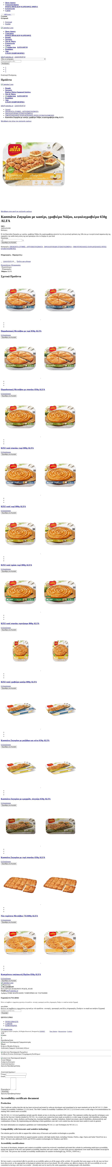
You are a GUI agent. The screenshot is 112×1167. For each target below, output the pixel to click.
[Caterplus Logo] (7, 28)
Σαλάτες (27, 92)
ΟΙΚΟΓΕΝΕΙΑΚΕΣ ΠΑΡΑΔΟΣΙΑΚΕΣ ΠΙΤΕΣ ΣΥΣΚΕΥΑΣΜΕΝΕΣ (29, 115)
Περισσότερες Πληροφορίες (11, 265)
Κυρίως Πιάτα (11, 92)
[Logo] (7, 84)
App (7, 51)
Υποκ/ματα (9, 33)
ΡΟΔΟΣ (8, 7)
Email (3, 1076)
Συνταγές (8, 39)
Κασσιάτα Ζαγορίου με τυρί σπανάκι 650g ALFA (23, 857)
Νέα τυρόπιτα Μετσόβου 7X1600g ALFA (19, 916)
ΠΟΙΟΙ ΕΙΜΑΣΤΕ (11, 1022)
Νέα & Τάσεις (10, 41)
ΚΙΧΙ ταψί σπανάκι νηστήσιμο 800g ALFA (20, 623)
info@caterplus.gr (7, 57)
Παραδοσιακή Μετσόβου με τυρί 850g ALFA (21, 331)
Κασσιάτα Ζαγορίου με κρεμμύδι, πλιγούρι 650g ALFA (26, 799)
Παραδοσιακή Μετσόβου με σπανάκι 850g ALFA (23, 389)
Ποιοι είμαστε (10, 3)
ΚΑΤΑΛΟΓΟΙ (22, 47)
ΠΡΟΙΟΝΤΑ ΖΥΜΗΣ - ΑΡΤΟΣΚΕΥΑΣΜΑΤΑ (21, 111)
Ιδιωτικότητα (62, 1031)
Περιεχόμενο (5, 1089)
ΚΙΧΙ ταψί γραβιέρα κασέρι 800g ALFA (19, 682)
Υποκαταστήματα (12, 5)
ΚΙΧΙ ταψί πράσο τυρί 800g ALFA (16, 565)
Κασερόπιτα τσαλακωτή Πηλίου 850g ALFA (21, 974)
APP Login (7, 14)
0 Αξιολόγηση (6, 335)
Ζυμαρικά (20, 92)
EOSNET (42, 1031)
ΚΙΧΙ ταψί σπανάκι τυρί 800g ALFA (17, 448)
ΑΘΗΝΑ (34, 7)
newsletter (4, 1006)
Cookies (69, 1031)
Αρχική (7, 109)
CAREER (8, 1024)
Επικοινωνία (10, 9)
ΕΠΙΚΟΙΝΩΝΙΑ (11, 1026)
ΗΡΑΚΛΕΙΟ (16, 7)
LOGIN (8, 53)
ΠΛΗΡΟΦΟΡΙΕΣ (17, 53)
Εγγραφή (5, 1013)
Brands (8, 37)
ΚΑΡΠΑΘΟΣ (26, 7)
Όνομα (3, 1074)
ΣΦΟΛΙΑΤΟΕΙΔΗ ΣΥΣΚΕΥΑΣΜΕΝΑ (19, 113)
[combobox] (11, 61)
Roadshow (9, 49)
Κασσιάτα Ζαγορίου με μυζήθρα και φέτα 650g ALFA (25, 740)
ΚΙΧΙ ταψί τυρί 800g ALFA (13, 506)
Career (7, 11)
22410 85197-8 (20, 57)
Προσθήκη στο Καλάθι (9, 242)
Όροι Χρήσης (53, 1031)
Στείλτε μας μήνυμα (24, 261)
